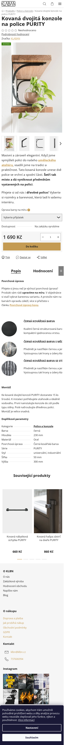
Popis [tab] (16, 270)
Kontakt (7, 636)
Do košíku (32, 246)
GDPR (6, 632)
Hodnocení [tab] (43, 270)
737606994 (17, 659)
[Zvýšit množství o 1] (58, 237)
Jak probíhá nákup (13, 623)
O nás (6, 576)
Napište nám (10, 590)
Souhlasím (31, 737)
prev (3, 504)
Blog (5, 595)
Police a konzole (43, 426)
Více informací (26, 720)
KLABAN (15, 38)
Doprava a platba (13, 618)
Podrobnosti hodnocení (15, 34)
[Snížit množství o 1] (43, 237)
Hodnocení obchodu (15, 586)
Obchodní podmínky (15, 627)
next (60, 504)
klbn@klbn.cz (18, 652)
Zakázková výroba (13, 581)
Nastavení (32, 727)
